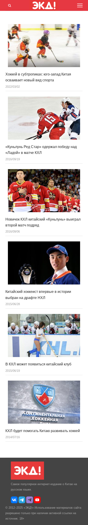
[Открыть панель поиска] (8, 4)
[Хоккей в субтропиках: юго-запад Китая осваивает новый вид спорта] (44, 45)
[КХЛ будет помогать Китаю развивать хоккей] (44, 402)
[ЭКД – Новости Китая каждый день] (27, 478)
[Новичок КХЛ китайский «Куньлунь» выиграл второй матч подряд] (44, 190)
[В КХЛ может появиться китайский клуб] (44, 335)
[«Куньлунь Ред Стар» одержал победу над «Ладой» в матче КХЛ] (44, 118)
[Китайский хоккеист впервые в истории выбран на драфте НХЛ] (44, 262)
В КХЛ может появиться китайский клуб (38, 364)
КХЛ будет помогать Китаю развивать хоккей (42, 431)
